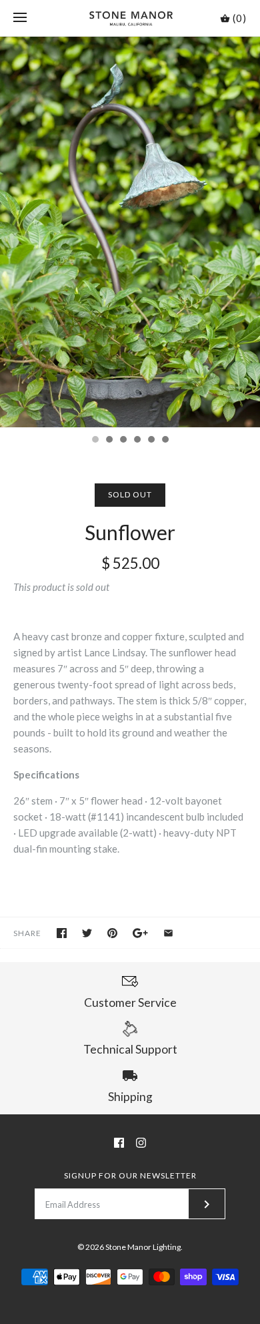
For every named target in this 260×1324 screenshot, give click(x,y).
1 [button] (94, 440)
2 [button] (108, 440)
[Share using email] (168, 933)
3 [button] (122, 440)
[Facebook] (119, 1143)
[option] (130, 232)
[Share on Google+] (140, 933)
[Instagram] (141, 1143)
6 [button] (164, 440)
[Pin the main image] (112, 933)
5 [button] (150, 440)
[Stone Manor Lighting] (130, 18)
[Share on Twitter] (87, 933)
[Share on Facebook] (62, 933)
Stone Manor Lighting (143, 1247)
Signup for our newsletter (130, 1175)
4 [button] (136, 440)
